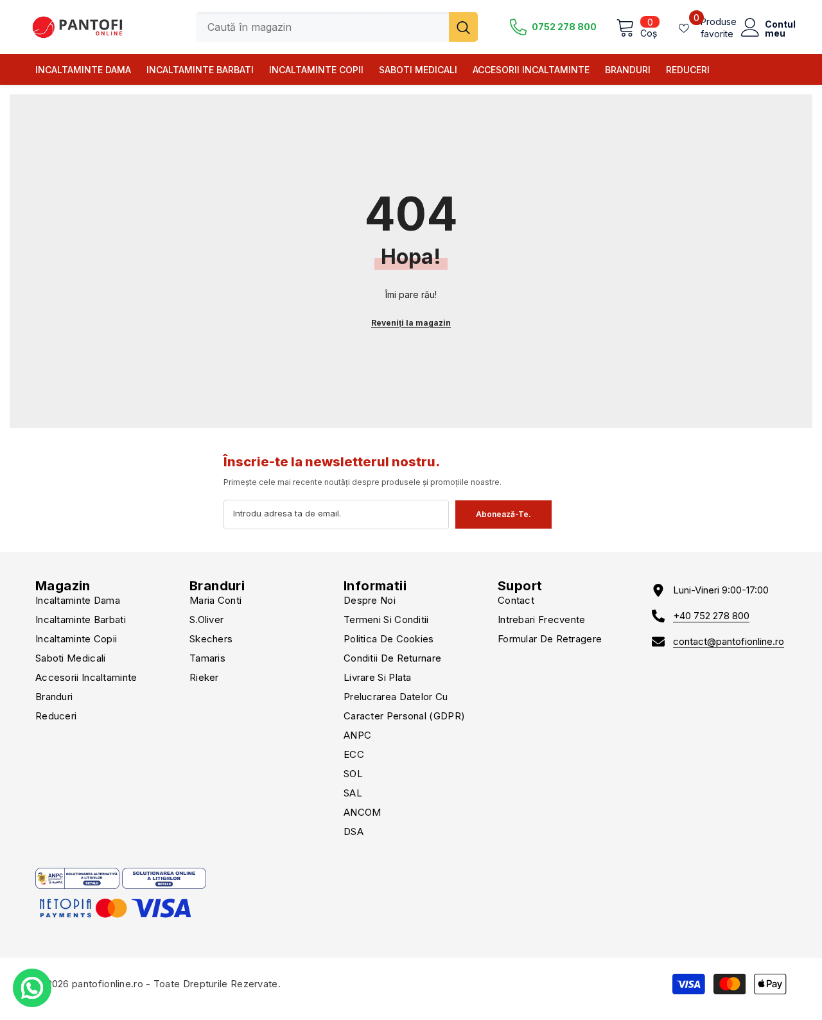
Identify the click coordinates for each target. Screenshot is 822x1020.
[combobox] (322, 27)
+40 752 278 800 (711, 616)
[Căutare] (337, 27)
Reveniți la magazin (411, 323)
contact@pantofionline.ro (728, 641)
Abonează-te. (503, 514)
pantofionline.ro (107, 984)
